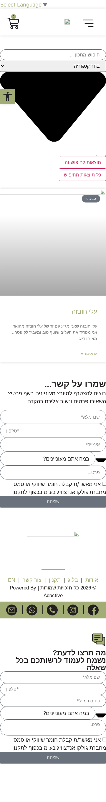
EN (11, 580)
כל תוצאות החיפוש (82, 175)
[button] (88, 24)
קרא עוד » (89, 353)
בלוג (73, 580)
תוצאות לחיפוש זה (83, 162)
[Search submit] (101, 150)
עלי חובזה (84, 311)
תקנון (54, 580)
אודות (91, 580)
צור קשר (32, 580)
